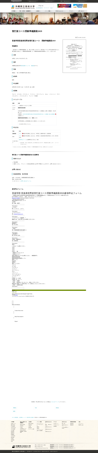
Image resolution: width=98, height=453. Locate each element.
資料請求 (30, 427)
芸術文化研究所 (23, 430)
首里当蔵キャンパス (25, 65)
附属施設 (12, 434)
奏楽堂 (32, 65)
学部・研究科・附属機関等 (25, 11)
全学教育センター (23, 428)
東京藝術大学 (29, 451)
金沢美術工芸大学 (37, 451)
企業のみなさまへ (81, 1)
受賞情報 (12, 439)
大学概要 (13, 11)
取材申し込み (81, 424)
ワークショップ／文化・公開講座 (79, 23)
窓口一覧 (63, 423)
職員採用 (71, 424)
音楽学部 (21, 425)
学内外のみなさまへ (60, 11)
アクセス (71, 11)
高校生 (57, 407)
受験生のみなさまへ (16, 1)
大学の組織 (13, 429)
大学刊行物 (13, 435)
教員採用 (71, 423)
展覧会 (65, 23)
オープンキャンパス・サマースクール (55, 23)
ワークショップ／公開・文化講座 (40, 430)
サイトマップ (46, 7)
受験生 (14, 407)
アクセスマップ (56, 424)
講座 (14, 411)
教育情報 (12, 437)
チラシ (20, 133)
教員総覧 (12, 431)
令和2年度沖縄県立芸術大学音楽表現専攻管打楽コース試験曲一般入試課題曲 (39, 114)
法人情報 (12, 430)
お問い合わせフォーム (26, 181)
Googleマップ (56, 423)
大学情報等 (13, 426)
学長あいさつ (13, 423)
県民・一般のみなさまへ (65, 1)
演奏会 (69, 23)
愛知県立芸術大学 (45, 451)
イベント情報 (47, 11)
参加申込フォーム (22, 139)
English (51, 7)
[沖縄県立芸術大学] (23, 6)
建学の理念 (13, 424)
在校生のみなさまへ (33, 1)
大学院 (21, 427)
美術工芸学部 (22, 424)
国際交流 (12, 433)
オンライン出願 (31, 429)
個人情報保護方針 (39, 7)
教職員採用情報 (73, 421)
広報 (12, 441)
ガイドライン (81, 423)
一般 (35, 407)
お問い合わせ (81, 11)
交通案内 (55, 426)
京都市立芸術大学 (53, 451)
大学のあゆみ (13, 427)
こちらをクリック (55, 401)
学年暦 (12, 438)
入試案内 (38, 11)
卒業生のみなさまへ (49, 1)
